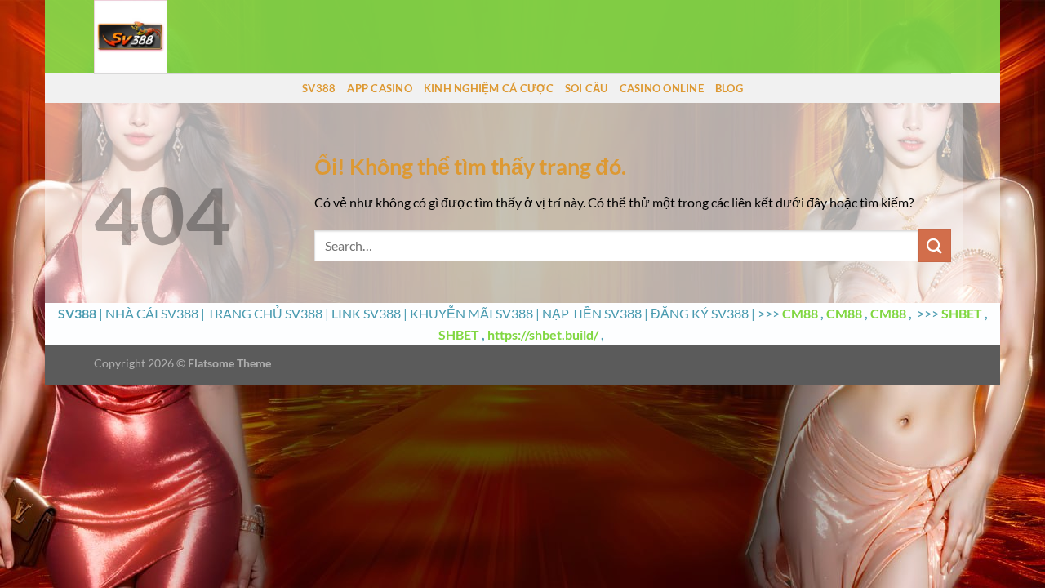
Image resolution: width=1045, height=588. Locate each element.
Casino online (662, 88)
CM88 (800, 313)
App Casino (379, 88)
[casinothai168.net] (175, 37)
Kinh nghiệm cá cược (489, 88)
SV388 (319, 88)
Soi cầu (586, 88)
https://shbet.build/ (542, 334)
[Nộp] (934, 245)
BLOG (729, 88)
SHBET (961, 313)
